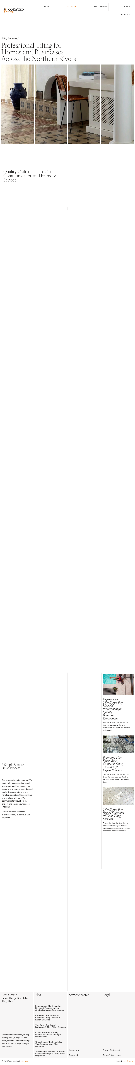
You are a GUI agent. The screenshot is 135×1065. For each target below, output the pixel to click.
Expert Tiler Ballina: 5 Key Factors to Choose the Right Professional (48, 1034)
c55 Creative (128, 1061)
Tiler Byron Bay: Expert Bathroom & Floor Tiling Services (50, 1026)
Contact (125, 14)
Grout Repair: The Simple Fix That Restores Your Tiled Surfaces (48, 1044)
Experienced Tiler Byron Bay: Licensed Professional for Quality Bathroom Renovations (49, 1008)
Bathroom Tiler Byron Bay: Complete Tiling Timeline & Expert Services (47, 1017)
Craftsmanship (100, 6)
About (47, 6)
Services (70, 6)
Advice (127, 6)
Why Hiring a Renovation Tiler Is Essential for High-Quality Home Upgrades (50, 1053)
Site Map (24, 1061)
